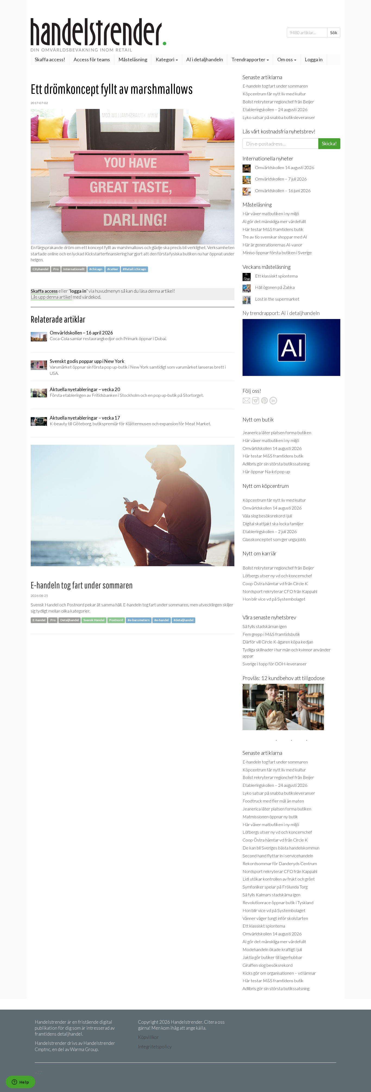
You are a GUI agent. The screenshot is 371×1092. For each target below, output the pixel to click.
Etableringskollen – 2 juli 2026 (270, 531)
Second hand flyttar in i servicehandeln (278, 855)
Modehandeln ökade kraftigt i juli (272, 949)
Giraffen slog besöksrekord (268, 965)
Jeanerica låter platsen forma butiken (277, 432)
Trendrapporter (248, 59)
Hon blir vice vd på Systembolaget (274, 598)
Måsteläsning (132, 59)
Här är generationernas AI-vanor (272, 244)
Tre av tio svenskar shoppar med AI (275, 236)
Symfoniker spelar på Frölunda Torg (275, 886)
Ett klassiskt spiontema (276, 275)
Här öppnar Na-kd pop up (266, 471)
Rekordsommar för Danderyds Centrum (280, 863)
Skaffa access (44, 291)
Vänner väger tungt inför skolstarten (275, 918)
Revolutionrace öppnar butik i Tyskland (278, 902)
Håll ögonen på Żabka (275, 287)
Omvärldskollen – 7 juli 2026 (281, 178)
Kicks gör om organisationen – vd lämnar (279, 972)
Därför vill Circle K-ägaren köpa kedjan (278, 641)
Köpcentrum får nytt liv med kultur (274, 93)
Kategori (165, 59)
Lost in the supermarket (277, 298)
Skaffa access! (50, 59)
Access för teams (92, 59)
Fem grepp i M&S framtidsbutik (271, 634)
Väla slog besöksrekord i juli (267, 515)
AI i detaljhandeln (204, 59)
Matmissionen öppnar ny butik (270, 816)
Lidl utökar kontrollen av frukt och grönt (279, 878)
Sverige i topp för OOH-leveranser (275, 663)
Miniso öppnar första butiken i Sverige (277, 252)
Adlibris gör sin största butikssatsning (276, 463)
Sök (333, 32)
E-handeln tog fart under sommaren (275, 85)
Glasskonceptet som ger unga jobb (274, 539)
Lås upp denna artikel (51, 297)
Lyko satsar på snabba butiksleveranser (279, 117)
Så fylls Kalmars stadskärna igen (271, 894)
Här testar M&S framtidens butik (273, 229)
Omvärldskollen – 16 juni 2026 (282, 190)
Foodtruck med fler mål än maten (273, 800)
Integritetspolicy (155, 1046)
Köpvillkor (148, 1037)
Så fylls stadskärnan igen (265, 626)
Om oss (285, 59)
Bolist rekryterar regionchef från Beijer (278, 101)
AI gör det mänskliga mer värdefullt (274, 221)
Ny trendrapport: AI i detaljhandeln (281, 313)
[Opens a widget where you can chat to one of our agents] (20, 1082)
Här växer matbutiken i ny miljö (271, 213)
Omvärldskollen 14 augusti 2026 (284, 167)
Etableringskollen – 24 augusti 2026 (275, 109)
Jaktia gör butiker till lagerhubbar (272, 957)
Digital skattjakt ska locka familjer (273, 523)
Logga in (314, 59)
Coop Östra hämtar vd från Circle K (275, 583)
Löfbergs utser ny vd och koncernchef (277, 575)
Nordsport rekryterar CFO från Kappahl (280, 591)
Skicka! (329, 143)
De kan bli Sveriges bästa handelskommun (281, 847)
